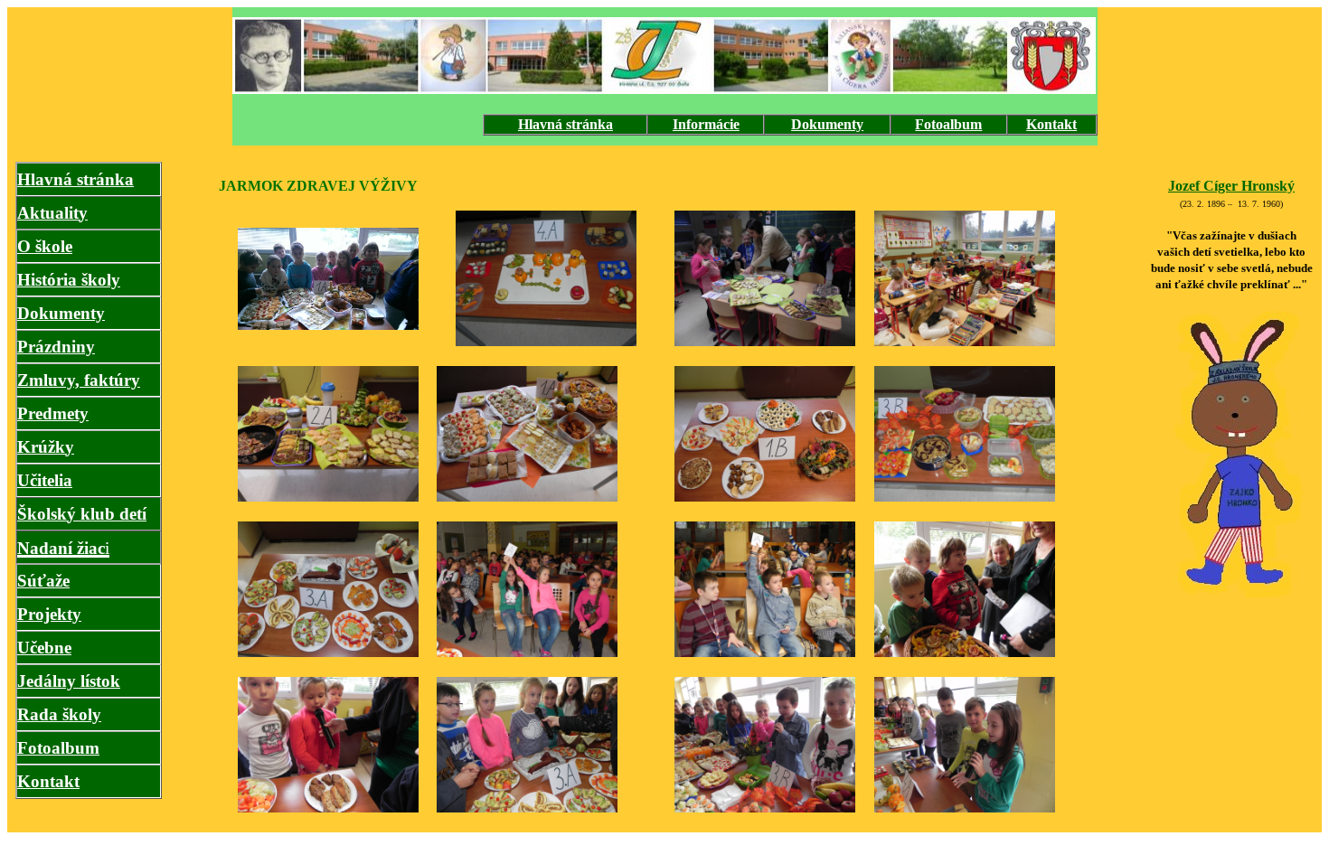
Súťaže (43, 580)
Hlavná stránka (565, 124)
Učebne (44, 647)
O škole (44, 246)
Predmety (53, 413)
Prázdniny (56, 346)
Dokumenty (827, 124)
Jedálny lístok (68, 680)
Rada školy (59, 714)
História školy (68, 279)
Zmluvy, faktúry (78, 380)
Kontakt (1051, 124)
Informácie (706, 124)
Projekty (49, 614)
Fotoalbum (948, 124)
